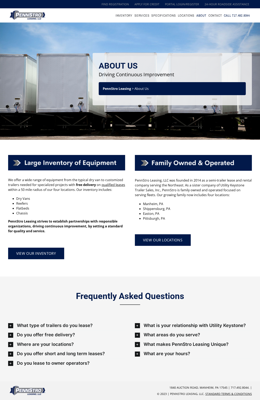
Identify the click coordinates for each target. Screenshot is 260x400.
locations (68, 189)
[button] (66, 325)
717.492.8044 (240, 387)
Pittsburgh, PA (154, 218)
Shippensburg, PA (156, 208)
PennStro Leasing (117, 88)
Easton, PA (151, 213)
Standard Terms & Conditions (228, 394)
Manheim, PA (153, 204)
